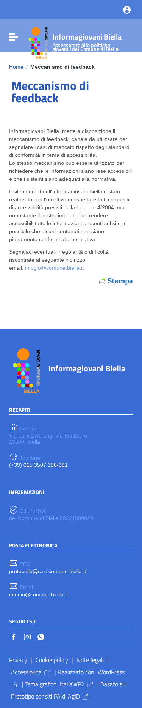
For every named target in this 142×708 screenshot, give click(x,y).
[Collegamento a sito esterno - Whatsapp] (40, 637)
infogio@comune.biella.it (54, 268)
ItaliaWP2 (72, 684)
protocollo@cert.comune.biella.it (47, 571)
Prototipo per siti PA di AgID (45, 696)
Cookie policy (52, 659)
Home (16, 67)
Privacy (18, 659)
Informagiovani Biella (87, 41)
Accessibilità (26, 671)
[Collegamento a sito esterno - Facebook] (13, 637)
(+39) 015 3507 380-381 (38, 465)
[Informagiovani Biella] (37, 41)
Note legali (90, 659)
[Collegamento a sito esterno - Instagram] (27, 637)
